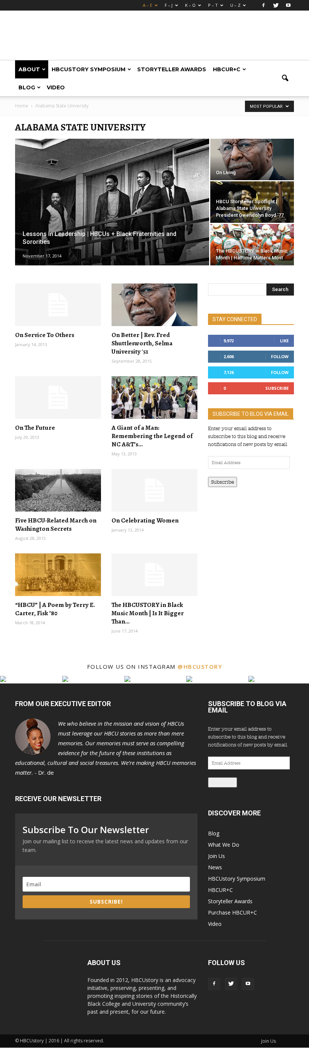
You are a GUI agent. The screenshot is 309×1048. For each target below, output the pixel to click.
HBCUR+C (226, 69)
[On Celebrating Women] (154, 490)
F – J (169, 5)
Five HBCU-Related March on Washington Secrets (55, 524)
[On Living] (252, 159)
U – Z (235, 5)
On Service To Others (44, 335)
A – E (147, 5)
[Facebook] (263, 5)
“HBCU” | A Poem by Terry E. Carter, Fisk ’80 (55, 609)
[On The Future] (58, 397)
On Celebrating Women (145, 520)
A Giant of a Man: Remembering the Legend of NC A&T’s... (152, 436)
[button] (285, 78)
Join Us (216, 856)
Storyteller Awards (171, 69)
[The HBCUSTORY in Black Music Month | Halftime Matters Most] (252, 244)
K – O (190, 5)
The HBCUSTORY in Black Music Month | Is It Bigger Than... (148, 613)
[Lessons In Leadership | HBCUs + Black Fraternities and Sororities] (112, 202)
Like (284, 340)
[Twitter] (275, 5)
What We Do (223, 844)
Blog (26, 87)
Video (56, 87)
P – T (213, 5)
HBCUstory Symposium (88, 69)
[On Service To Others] (58, 304)
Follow (280, 356)
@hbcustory (199, 666)
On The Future (35, 427)
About (29, 69)
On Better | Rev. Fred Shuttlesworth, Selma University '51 (142, 343)
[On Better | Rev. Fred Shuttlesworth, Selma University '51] (154, 304)
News (215, 867)
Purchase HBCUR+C (232, 912)
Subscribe (277, 388)
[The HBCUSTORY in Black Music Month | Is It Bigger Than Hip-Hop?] (154, 574)
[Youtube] (288, 5)
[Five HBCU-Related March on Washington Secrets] (58, 490)
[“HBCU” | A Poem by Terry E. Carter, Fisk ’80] (58, 574)
